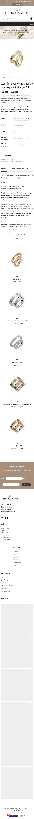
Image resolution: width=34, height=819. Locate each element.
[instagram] (2, 518)
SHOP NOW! (17, 4)
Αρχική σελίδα (7, 30)
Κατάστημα (15, 551)
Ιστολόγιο (15, 565)
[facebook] (6, 518)
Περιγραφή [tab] (4, 169)
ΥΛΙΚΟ (3, 118)
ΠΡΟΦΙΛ (3, 125)
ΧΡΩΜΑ (3, 131)
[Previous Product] (30, 31)
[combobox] (21, 118)
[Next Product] (30, 33)
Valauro (7, 163)
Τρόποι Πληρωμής (5, 580)
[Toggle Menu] (31, 23)
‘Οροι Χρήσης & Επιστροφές (7, 585)
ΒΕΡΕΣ (13, 30)
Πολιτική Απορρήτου (5, 588)
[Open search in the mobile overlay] (14, 18)
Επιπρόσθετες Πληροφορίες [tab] (20, 169)
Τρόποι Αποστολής (5, 582)
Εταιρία (14, 554)
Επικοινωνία (16, 559)
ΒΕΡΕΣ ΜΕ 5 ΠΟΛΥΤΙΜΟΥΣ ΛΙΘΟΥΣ (16, 161)
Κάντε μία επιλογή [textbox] (18, 118)
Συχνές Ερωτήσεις (17, 562)
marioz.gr (18, 810)
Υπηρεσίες (15, 557)
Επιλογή (17, 452)
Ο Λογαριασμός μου (5, 591)
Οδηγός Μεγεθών (5, 577)
